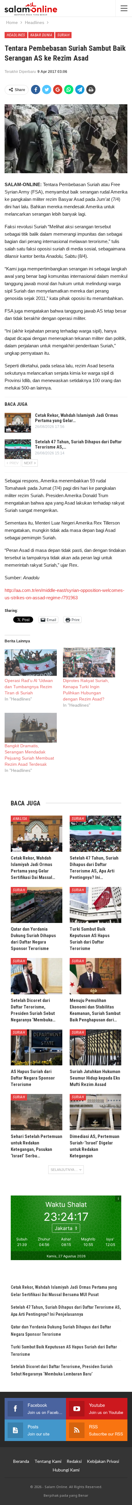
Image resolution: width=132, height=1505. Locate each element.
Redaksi (74, 1461)
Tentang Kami (47, 1461)
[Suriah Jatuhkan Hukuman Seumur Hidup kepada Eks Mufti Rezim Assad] (95, 1047)
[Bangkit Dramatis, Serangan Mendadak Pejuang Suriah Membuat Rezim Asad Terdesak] (31, 728)
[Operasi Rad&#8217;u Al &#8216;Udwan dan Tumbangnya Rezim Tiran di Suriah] (31, 662)
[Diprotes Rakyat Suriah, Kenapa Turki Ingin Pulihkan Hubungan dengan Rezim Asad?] (89, 662)
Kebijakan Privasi (103, 1461)
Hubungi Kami (66, 1469)
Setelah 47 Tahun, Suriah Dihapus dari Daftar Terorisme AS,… (78, 444)
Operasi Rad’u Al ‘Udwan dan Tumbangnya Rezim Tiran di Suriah (29, 686)
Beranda (21, 1461)
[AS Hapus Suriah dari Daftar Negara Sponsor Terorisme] (36, 1047)
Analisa (20, 818)
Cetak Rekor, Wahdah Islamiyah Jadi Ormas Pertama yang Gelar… (76, 418)
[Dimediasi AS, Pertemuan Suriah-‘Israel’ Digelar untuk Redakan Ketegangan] (95, 1112)
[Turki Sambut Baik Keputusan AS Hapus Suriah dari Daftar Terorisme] (95, 905)
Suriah (63, 35)
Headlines (16, 35)
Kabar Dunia (41, 35)
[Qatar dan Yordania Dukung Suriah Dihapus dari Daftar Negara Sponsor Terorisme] (36, 905)
